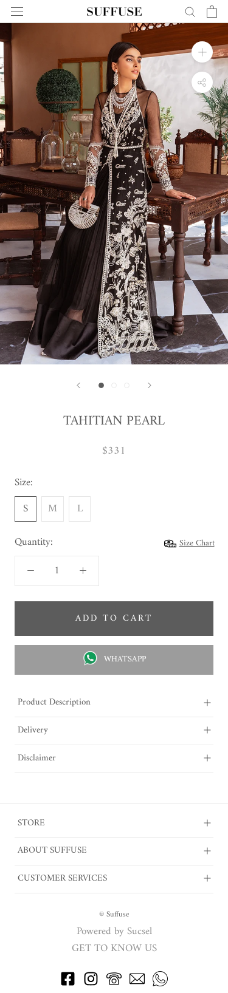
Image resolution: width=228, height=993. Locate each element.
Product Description (54, 702)
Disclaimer (37, 758)
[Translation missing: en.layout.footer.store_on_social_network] (67, 984)
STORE (31, 823)
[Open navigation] (17, 12)
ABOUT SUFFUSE (52, 850)
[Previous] (78, 385)
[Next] (149, 385)
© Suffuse (114, 914)
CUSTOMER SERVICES (62, 878)
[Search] (190, 11)
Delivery (33, 730)
